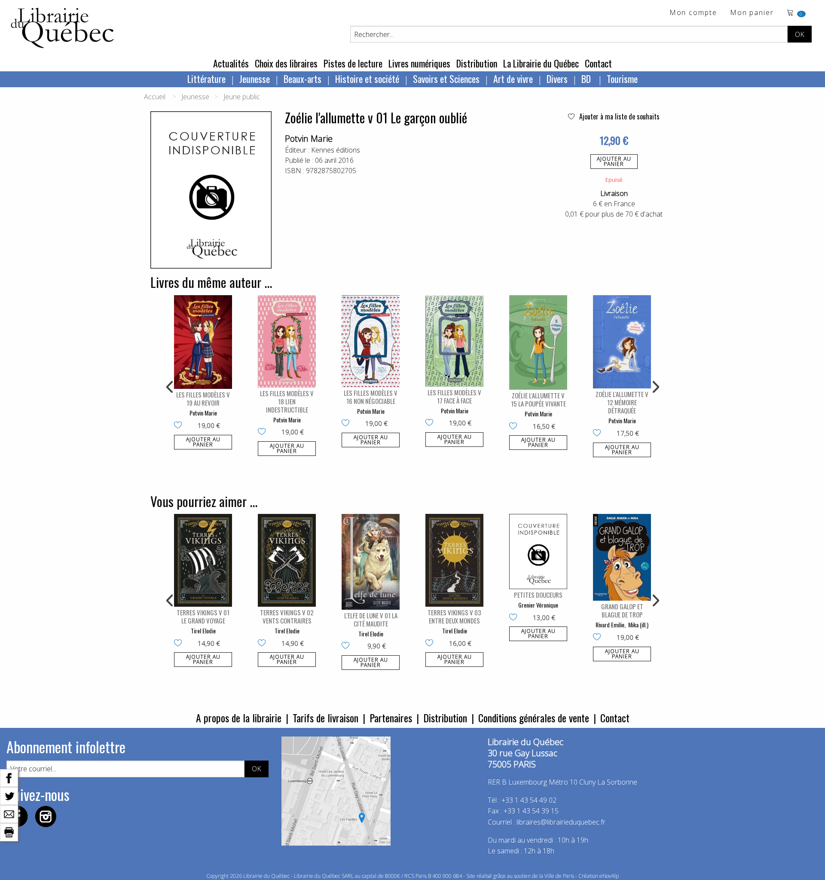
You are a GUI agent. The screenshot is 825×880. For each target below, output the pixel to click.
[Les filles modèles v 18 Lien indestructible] (287, 341)
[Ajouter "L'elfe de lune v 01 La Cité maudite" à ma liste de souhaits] (347, 646)
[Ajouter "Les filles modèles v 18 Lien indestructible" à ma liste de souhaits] (263, 432)
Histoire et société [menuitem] (367, 79)
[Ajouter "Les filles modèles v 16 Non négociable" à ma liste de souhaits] (347, 423)
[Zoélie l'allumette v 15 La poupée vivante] (538, 342)
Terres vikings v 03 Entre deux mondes (454, 616)
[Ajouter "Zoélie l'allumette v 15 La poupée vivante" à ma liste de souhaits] (515, 426)
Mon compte (693, 13)
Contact (598, 63)
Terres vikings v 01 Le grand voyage (203, 616)
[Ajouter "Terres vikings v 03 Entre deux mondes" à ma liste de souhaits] (431, 643)
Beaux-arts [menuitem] (302, 79)
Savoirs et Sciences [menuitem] (446, 79)
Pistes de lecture (353, 63)
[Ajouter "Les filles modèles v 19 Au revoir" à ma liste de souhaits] (180, 426)
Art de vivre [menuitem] (513, 79)
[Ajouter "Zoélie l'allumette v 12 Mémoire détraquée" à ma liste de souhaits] (599, 433)
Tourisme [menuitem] (622, 79)
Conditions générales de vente (533, 717)
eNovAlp (609, 876)
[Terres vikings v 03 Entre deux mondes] (454, 560)
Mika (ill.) (638, 624)
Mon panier (752, 13)
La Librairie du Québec (541, 63)
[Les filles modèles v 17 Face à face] (454, 341)
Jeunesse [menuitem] (254, 79)
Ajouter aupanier (614, 161)
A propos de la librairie (238, 717)
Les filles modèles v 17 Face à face (454, 396)
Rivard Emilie (610, 624)
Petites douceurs (538, 594)
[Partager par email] (9, 813)
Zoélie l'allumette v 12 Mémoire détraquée (622, 402)
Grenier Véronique (538, 604)
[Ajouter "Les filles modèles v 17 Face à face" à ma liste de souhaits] (431, 423)
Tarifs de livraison (325, 717)
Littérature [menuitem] (206, 79)
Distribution (476, 63)
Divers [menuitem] (557, 79)
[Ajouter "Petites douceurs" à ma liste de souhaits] (515, 618)
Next (655, 387)
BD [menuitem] (587, 79)
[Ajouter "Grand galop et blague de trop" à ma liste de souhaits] (599, 637)
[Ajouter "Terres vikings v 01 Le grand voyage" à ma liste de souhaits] (180, 643)
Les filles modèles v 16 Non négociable (370, 397)
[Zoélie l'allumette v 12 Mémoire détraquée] (622, 342)
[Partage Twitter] (9, 795)
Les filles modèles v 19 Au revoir (203, 398)
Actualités (231, 63)
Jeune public (241, 96)
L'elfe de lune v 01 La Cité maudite (370, 619)
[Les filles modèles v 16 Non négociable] (371, 341)
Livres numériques (419, 63)
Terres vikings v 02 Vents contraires (287, 616)
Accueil (154, 96)
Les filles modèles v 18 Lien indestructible (287, 401)
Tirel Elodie (203, 630)
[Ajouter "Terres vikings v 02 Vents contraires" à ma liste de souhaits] (263, 643)
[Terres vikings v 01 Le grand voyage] (203, 560)
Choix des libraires (286, 63)
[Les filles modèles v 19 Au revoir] (203, 342)
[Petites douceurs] (538, 551)
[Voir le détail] (203, 342)
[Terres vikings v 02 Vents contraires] (287, 560)
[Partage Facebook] (9, 777)
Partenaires (391, 717)
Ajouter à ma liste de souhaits (619, 116)
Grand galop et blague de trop (622, 610)
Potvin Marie (309, 138)
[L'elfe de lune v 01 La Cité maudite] (371, 562)
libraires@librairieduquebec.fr (560, 822)
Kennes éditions (335, 150)
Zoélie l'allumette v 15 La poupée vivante (538, 399)
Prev (170, 387)
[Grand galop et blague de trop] (622, 557)
